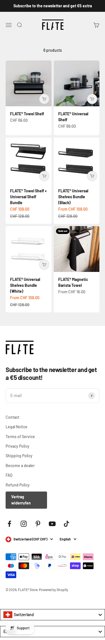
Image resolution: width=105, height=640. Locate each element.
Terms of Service (20, 436)
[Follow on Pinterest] (38, 524)
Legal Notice (16, 426)
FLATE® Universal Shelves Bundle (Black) (73, 196)
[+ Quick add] (44, 99)
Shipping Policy (19, 455)
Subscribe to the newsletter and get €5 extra (52, 5)
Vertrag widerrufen (21, 499)
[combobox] (52, 614)
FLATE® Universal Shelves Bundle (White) (25, 285)
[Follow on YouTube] (52, 524)
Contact (12, 417)
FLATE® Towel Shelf (27, 113)
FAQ (9, 475)
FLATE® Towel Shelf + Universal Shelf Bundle (28, 196)
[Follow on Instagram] (23, 524)
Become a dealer (20, 465)
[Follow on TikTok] (66, 524)
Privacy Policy (17, 446)
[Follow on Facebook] (9, 524)
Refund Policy (18, 485)
